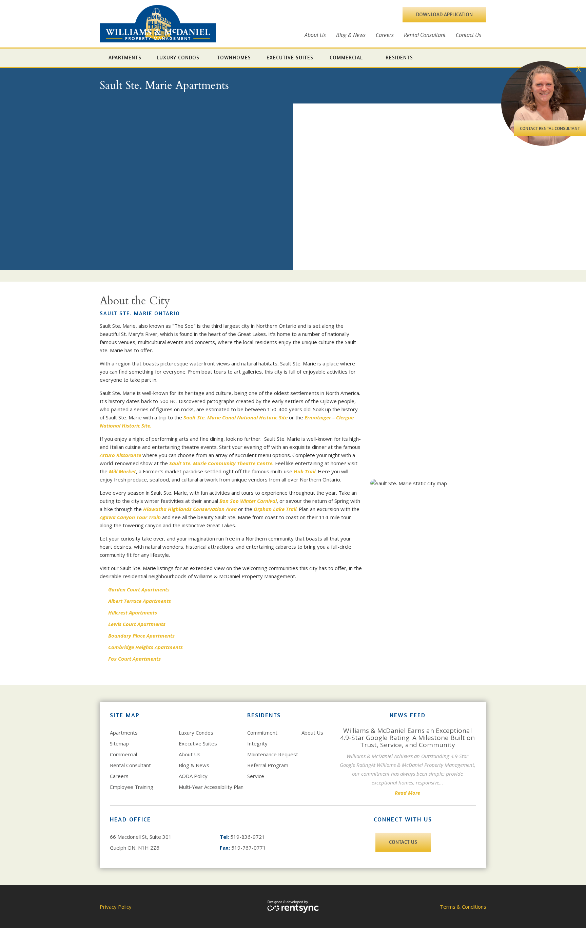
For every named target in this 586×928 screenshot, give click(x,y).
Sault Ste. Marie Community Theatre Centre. (221, 463)
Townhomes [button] (234, 57)
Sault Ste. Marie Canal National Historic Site (235, 417)
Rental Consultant (425, 35)
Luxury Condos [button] (178, 57)
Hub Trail (304, 471)
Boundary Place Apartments (141, 635)
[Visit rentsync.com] (293, 906)
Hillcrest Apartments (132, 612)
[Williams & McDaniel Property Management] (158, 23)
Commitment (262, 732)
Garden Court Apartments (139, 589)
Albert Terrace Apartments (139, 601)
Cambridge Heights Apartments (146, 647)
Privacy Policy (116, 906)
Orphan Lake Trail (275, 509)
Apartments (124, 732)
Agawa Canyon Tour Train (130, 517)
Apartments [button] (125, 57)
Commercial (123, 754)
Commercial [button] (346, 57)
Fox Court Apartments (134, 658)
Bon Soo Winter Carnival (248, 500)
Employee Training (131, 786)
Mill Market (122, 471)
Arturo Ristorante (120, 455)
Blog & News (351, 35)
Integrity (257, 743)
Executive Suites (198, 743)
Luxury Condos (196, 732)
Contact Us (468, 35)
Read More (407, 792)
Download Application (444, 14)
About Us (315, 35)
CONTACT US (403, 842)
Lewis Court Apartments (136, 624)
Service (255, 776)
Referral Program (267, 765)
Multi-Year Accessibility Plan (211, 786)
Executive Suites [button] (290, 57)
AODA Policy (193, 776)
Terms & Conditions (463, 906)
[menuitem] (315, 34)
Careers (385, 35)
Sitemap (119, 743)
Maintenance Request (272, 754)
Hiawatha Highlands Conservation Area (190, 509)
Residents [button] (399, 57)
